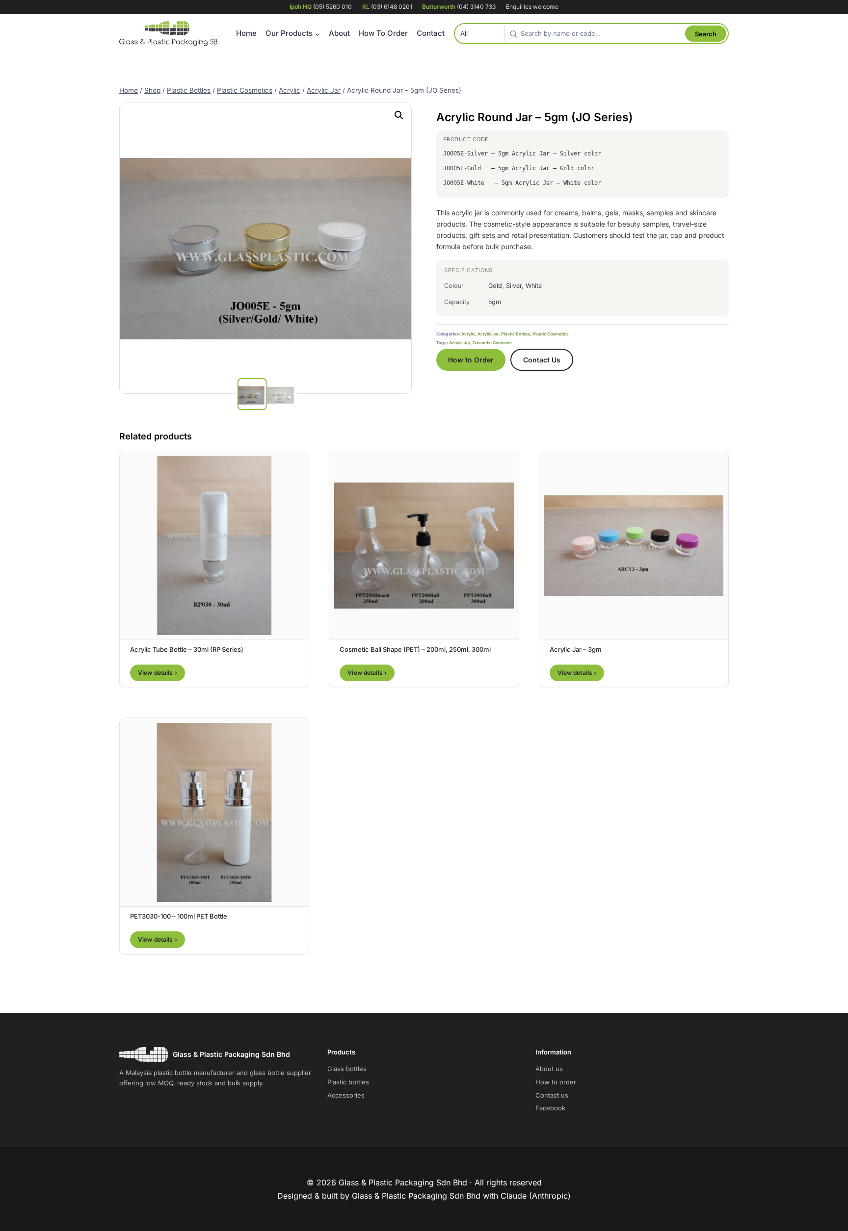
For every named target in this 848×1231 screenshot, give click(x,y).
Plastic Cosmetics (550, 334)
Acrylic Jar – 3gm (576, 649)
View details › (157, 672)
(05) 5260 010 (321, 6)
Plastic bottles (348, 1082)
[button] (399, 115)
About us (549, 1069)
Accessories (346, 1095)
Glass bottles (347, 1069)
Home (246, 33)
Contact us (551, 1095)
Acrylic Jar (488, 334)
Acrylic (468, 334)
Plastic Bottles (515, 334)
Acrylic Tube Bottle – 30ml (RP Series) (186, 649)
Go (705, 34)
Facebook (550, 1108)
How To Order (383, 33)
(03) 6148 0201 (387, 6)
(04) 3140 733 (459, 6)
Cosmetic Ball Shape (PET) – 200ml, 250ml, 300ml (415, 649)
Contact (431, 33)
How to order (555, 1082)
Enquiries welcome (532, 6)
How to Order (471, 360)
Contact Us (541, 360)
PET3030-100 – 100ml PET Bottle (178, 916)
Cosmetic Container (492, 342)
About (339, 33)
